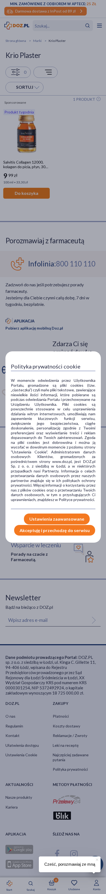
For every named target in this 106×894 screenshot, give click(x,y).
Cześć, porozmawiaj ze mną (69, 864)
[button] (96, 859)
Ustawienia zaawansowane (56, 518)
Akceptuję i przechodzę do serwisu (55, 530)
